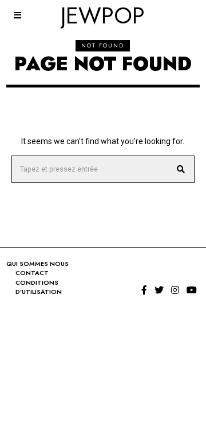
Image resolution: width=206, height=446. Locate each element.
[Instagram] (175, 290)
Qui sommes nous (37, 263)
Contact (32, 272)
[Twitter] (159, 290)
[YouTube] (192, 290)
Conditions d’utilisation (38, 287)
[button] (181, 169)
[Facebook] (144, 290)
